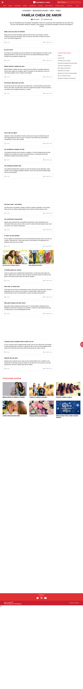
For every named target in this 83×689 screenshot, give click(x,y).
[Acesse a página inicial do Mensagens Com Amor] (41, 2)
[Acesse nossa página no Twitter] (37, 598)
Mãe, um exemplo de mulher (64, 75)
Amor (52, 10)
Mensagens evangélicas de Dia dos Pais (67, 78)
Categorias (26, 10)
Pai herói (60, 55)
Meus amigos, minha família (64, 68)
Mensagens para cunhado (63, 70)
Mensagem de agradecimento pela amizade (67, 63)
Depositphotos (18, 603)
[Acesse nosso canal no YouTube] (45, 598)
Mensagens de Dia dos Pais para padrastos (67, 73)
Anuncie (76, 603)
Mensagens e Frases (40, 10)
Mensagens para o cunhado (64, 60)
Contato (71, 603)
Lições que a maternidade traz (64, 65)
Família (58, 10)
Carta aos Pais (61, 58)
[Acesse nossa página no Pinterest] (41, 598)
